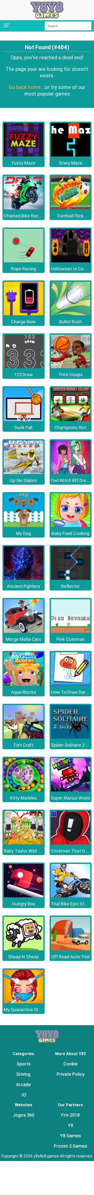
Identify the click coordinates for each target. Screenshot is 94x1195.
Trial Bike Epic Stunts (72, 903)
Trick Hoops (70, 374)
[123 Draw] (23, 367)
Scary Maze (70, 163)
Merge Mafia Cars (23, 639)
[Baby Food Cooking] (70, 525)
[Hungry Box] (23, 896)
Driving (23, 1074)
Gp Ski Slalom (23, 480)
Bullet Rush (70, 321)
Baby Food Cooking (70, 533)
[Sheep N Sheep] (23, 949)
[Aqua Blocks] (23, 684)
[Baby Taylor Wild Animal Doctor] (23, 843)
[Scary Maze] (70, 155)
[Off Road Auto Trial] (70, 949)
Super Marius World (70, 798)
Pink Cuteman (70, 639)
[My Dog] (23, 525)
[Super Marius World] (70, 790)
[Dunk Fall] (23, 420)
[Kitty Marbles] (23, 790)
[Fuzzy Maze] (23, 155)
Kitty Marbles (23, 798)
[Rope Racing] (23, 261)
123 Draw (23, 374)
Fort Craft (23, 745)
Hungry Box (23, 903)
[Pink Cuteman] (70, 631)
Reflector (70, 586)
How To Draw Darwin (71, 692)
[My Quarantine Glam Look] (23, 1002)
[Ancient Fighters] (23, 578)
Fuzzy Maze (23, 163)
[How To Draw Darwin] (70, 684)
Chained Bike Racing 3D (27, 215)
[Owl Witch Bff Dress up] (70, 472)
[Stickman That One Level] (70, 843)
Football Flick (70, 215)
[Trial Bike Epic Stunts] (70, 896)
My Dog (23, 533)
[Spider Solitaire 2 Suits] (70, 737)
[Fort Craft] (23, 737)
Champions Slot (70, 427)
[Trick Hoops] (70, 367)
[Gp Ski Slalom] (23, 472)
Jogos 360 (23, 1115)
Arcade (23, 1084)
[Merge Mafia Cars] (23, 631)
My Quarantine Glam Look (29, 1009)
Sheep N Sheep (23, 956)
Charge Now (23, 321)
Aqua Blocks (23, 692)
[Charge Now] (23, 314)
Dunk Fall (23, 427)
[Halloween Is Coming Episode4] (70, 261)
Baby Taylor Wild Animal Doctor (35, 851)
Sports (24, 1063)
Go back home (25, 87)
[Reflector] (70, 578)
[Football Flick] (70, 208)
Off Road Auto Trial (70, 956)
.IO (23, 1094)
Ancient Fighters (23, 586)
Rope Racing (23, 268)
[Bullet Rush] (70, 314)
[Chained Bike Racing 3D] (23, 208)
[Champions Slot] (70, 420)
